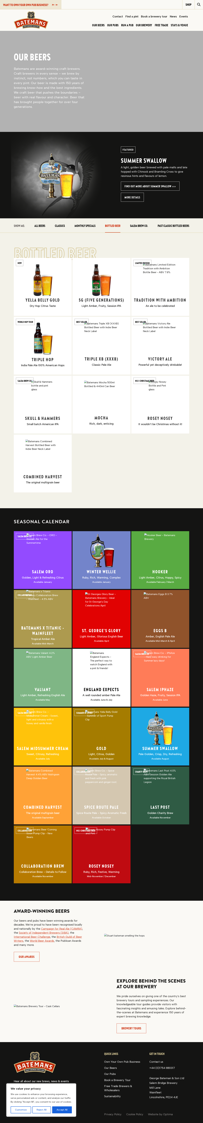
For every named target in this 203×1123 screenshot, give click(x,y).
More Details (132, 197)
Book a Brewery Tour (117, 1080)
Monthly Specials (85, 226)
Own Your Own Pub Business (122, 1061)
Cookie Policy (134, 1114)
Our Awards (27, 957)
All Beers (39, 226)
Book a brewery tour (154, 16)
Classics (60, 226)
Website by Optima (160, 1114)
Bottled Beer (112, 226)
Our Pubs (110, 1074)
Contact (117, 16)
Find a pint (131, 16)
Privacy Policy (112, 1114)
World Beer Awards (42, 940)
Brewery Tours (131, 1028)
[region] (41, 1100)
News (173, 16)
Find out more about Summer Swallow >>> (150, 186)
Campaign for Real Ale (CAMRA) (61, 928)
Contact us (156, 1061)
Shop (188, 4)
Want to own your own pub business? (25, 5)
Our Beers (110, 1067)
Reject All (41, 1109)
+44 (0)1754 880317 (162, 1067)
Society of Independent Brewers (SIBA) (44, 932)
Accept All (62, 1109)
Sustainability (112, 1096)
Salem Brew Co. (139, 226)
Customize (21, 1109)
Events (183, 16)
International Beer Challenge (32, 936)
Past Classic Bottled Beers (173, 226)
